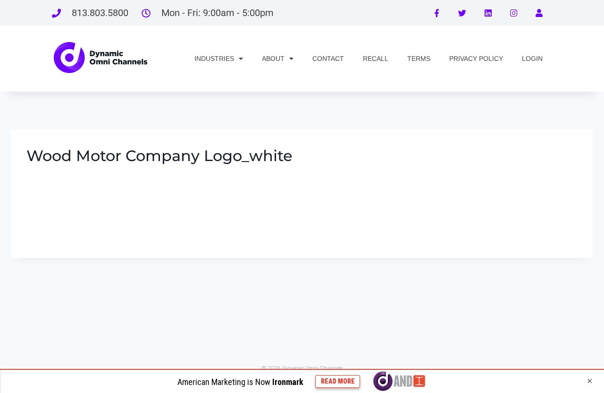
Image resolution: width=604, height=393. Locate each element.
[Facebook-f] (436, 13)
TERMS (418, 58)
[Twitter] (462, 13)
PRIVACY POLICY (476, 58)
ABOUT (273, 58)
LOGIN (532, 58)
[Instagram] (513, 13)
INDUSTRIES (214, 58)
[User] (539, 13)
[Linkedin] (488, 13)
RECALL (375, 58)
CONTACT (328, 58)
